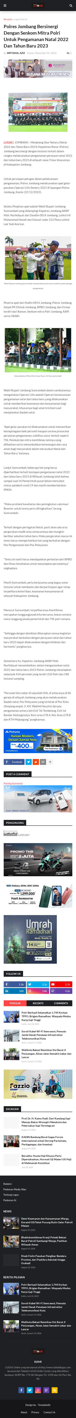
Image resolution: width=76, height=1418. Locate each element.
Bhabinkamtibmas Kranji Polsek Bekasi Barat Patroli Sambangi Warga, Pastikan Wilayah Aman (44, 1241)
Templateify (44, 1404)
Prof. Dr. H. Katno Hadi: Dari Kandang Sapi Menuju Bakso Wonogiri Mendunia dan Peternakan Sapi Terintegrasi (46, 1122)
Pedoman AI (9, 1200)
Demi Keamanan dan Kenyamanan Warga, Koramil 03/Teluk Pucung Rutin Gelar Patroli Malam (47, 1222)
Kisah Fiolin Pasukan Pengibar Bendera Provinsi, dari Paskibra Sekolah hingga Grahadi (43, 1259)
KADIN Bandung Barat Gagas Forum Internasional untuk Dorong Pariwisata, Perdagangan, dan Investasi (44, 1140)
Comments (61, 1003)
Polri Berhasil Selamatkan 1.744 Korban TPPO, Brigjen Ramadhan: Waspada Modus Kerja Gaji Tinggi (46, 1016)
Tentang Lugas (11, 1194)
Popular (15, 1003)
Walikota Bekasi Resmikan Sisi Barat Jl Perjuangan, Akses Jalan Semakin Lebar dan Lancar (46, 1053)
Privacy (35, 1412)
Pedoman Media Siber (14, 1189)
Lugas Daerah (20, 19)
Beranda (8, 19)
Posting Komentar (13, 783)
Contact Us (49, 1412)
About (24, 1412)
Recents (38, 1003)
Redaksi (7, 1183)
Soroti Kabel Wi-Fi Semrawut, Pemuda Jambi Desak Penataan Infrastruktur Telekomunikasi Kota (44, 1035)
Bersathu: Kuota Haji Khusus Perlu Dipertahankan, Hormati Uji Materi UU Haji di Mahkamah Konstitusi (46, 1159)
